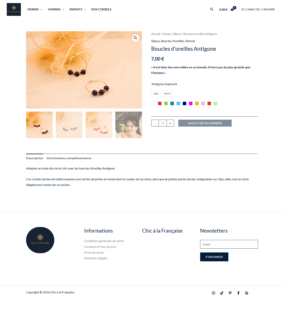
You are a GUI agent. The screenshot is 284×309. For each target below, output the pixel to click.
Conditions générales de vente (104, 241)
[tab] (34, 158)
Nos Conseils (101, 9)
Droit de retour (94, 252)
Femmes (33, 9)
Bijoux (177, 34)
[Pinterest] (230, 293)
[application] (40, 9)
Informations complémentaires (69, 158)
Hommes (54, 9)
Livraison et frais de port (100, 246)
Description (34, 158)
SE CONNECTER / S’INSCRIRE (258, 9)
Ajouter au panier (205, 123)
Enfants (76, 9)
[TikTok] (222, 293)
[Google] (246, 293)
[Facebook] (238, 293)
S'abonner (214, 256)
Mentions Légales (95, 258)
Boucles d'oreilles (172, 41)
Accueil (155, 34)
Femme (166, 34)
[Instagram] (213, 293)
